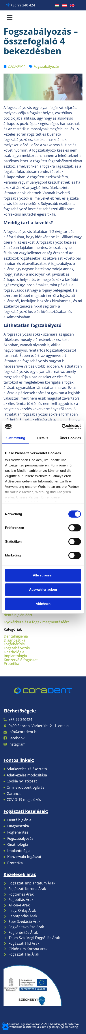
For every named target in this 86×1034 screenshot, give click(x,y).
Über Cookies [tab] (70, 438)
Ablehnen (43, 604)
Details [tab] (42, 438)
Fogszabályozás (47, 66)
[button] (9, 17)
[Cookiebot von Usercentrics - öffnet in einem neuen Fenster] (62, 427)
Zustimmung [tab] (15, 438)
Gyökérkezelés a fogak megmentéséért (36, 622)
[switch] (74, 527)
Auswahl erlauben (43, 589)
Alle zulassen (43, 575)
